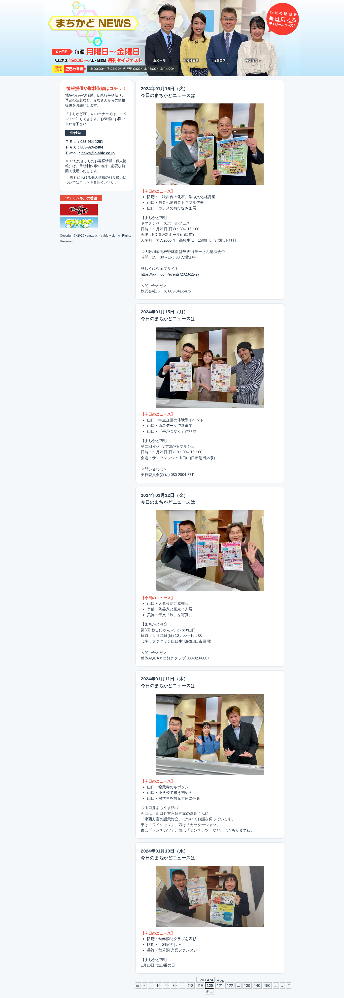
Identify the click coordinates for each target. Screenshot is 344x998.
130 (247, 985)
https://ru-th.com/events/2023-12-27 (170, 274)
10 (158, 985)
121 (220, 985)
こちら (84, 182)
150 (267, 985)
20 (166, 985)
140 (257, 985)
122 (230, 985)
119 (200, 985)
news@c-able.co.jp (98, 153)
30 (175, 985)
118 (190, 985)
